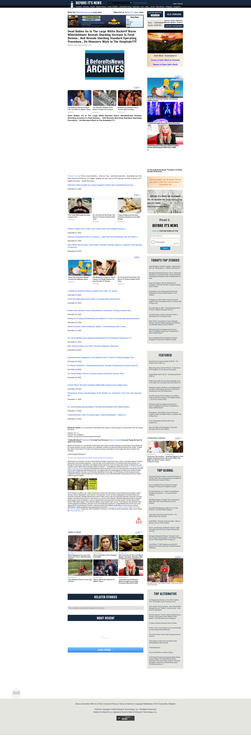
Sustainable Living (125, 6)
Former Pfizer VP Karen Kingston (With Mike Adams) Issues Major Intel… (98, 385)
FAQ (100, 704)
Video (147, 6)
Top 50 (152, 6)
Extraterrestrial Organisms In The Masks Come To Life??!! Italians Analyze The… (101, 357)
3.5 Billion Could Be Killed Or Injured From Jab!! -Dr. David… (93, 291)
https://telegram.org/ (174, 200)
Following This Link (76, 510)
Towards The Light (74, 176)
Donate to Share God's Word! (165, 64)
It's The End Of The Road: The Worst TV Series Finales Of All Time (104, 217)
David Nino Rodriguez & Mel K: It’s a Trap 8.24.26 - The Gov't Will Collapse (163, 509)
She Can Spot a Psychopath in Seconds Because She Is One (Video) (163, 428)
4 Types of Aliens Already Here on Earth (163, 623)
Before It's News (88, 2)
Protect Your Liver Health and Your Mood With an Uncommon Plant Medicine (165, 628)
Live (142, 6)
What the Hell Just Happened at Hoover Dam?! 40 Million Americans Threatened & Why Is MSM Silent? (163, 331)
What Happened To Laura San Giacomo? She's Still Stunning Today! (79, 556)
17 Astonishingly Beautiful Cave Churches (163, 123)
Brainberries (71, 219)
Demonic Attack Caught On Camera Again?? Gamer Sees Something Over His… (101, 185)
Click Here (86, 440)
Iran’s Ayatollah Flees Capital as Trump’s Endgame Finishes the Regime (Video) (163, 338)
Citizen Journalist (115, 440)
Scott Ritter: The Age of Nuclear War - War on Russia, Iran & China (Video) (164, 522)
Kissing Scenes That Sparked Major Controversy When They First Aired (165, 584)
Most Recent (160, 6)
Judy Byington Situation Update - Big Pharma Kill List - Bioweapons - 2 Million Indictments (165, 267)
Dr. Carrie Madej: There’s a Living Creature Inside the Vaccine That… (96, 374)
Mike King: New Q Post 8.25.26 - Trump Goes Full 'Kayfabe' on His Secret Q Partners (165, 368)
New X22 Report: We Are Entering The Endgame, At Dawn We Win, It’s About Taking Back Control (165, 284)
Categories (176, 6)
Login (174, 3)
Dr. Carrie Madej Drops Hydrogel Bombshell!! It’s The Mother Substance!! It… (100, 338)
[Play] (165, 41)
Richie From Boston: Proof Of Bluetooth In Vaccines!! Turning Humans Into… (100, 310)
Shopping (169, 6)
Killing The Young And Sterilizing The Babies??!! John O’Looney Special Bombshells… (104, 319)
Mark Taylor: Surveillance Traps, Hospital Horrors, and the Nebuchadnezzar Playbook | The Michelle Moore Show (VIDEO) (164, 322)
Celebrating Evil (154, 647)
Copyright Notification (144, 704)
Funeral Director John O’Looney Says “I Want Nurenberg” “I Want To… (97, 415)
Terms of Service (126, 704)
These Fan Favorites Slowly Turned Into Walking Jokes (78, 278)
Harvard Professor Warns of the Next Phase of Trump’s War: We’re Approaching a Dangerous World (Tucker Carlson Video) (165, 478)
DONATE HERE (155, 15)
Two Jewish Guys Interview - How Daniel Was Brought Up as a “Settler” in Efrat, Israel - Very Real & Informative (165, 608)
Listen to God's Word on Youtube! (165, 60)
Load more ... (105, 650)
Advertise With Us (89, 704)
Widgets (172, 704)
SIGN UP (155, 231)
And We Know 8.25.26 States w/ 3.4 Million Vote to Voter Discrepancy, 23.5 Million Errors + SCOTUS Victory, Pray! (164, 397)
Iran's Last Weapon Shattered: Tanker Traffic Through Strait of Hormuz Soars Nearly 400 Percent (164, 529)
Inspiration (136, 6)
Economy (86, 6)
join (77, 433)
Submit (165, 248)
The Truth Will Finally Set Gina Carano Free (79, 216)
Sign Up (180, 3)
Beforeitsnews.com (84, 12)
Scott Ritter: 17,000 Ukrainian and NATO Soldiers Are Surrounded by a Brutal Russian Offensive (164, 546)
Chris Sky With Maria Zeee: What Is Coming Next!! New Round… (95, 299)
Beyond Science (101, 6)
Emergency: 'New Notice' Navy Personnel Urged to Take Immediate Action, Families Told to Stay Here (165, 301)
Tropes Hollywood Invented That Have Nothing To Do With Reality (129, 217)
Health (92, 6)
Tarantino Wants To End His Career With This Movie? (174, 458)
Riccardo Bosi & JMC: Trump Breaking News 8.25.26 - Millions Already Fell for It (164, 309)
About (77, 704)
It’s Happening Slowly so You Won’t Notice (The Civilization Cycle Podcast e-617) (164, 600)
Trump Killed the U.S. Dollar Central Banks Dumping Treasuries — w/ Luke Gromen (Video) (164, 493)
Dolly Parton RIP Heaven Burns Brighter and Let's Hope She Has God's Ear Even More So (165, 382)
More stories (96, 26)
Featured (79, 6)
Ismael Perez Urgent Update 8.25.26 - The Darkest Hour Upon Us (163, 362)
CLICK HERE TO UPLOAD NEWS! (174, 26)
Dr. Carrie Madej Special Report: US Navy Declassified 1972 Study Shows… (99, 407)
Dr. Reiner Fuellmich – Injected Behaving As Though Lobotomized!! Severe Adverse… (103, 366)
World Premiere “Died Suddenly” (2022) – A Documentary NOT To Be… (97, 327)
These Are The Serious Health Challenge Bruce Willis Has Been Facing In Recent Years (156, 459)
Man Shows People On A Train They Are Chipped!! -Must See (93, 346)
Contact (107, 704)
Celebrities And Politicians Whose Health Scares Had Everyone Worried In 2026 (128, 581)
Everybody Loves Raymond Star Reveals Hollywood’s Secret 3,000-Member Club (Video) (163, 293)
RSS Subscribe (160, 704)
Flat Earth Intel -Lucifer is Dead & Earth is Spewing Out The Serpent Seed (163, 315)
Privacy (115, 704)
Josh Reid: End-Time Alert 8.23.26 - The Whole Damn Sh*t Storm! (163, 515)
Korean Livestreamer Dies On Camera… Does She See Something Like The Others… (103, 237)
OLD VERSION (174, 14)
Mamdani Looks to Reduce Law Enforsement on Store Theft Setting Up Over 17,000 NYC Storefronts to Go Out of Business (164, 389)
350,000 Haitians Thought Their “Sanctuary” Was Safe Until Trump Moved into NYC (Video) (164, 501)
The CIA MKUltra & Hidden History (161, 652)
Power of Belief (113, 6)
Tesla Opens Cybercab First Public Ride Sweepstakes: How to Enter (163, 642)
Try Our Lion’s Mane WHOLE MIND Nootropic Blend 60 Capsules (90, 458)
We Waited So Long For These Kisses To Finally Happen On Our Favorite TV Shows (104, 279)
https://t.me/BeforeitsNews (158, 207)
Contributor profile (86, 26)
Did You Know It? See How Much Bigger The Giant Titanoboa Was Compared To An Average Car (131, 556)
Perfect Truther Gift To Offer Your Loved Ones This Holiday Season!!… (97, 229)
